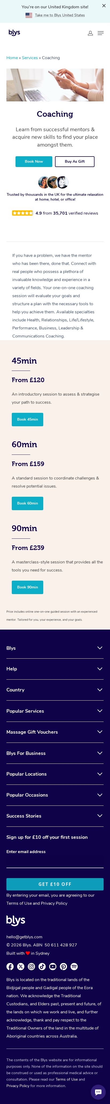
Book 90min (27, 587)
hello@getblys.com (24, 937)
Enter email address (26, 852)
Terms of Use (19, 903)
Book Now (34, 161)
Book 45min (27, 419)
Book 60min (27, 503)
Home (12, 58)
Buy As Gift (75, 161)
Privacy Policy (54, 903)
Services (30, 58)
